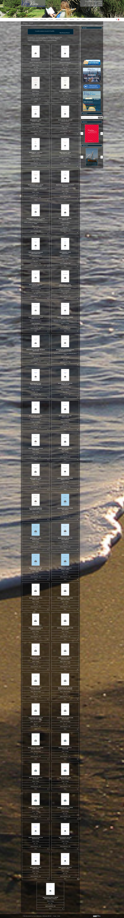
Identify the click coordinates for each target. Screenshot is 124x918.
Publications (58, 19)
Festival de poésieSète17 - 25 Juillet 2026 (93, 3)
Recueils (31, 23)
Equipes (65, 19)
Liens (89, 19)
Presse (78, 19)
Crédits (58, 916)
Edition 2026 (43, 19)
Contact (54, 916)
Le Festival (35, 19)
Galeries (84, 19)
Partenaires (72, 19)
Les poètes (51, 19)
